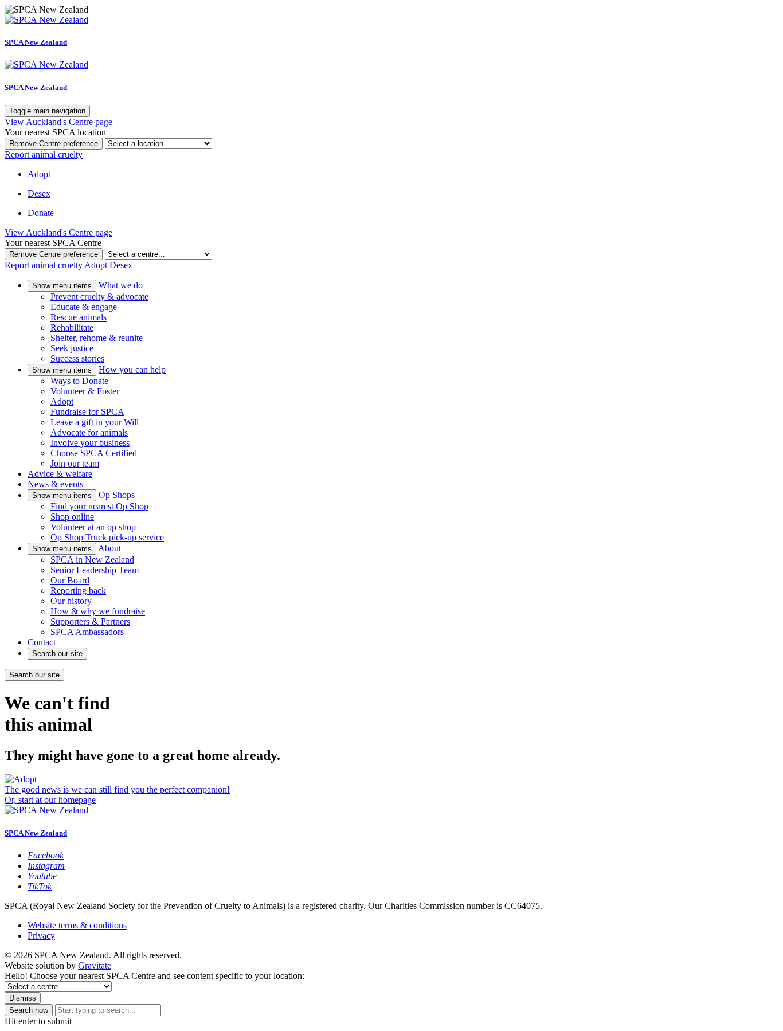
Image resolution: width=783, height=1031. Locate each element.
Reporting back (78, 590)
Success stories (77, 358)
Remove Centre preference (53, 143)
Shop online (72, 517)
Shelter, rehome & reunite (96, 338)
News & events (55, 484)
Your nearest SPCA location (55, 132)
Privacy (41, 935)
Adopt (61, 401)
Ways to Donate (79, 381)
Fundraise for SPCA (87, 412)
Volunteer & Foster (84, 391)
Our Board (69, 580)
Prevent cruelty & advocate (99, 296)
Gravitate (94, 965)
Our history (71, 601)
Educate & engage (83, 307)
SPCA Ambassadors (87, 632)
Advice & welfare (60, 474)
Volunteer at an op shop (93, 527)
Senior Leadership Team (94, 570)
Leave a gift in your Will (94, 422)
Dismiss (22, 998)
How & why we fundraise (97, 611)
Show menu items (62, 285)
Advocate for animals (89, 432)
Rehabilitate (71, 327)
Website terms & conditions (77, 925)
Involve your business (90, 443)
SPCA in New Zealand (92, 559)
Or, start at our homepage (50, 800)
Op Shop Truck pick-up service (107, 537)
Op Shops (117, 495)
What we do (121, 285)
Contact (42, 642)
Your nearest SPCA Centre (53, 243)
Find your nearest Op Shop (99, 506)
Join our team (74, 463)
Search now (28, 1010)
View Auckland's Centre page (58, 122)
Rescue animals (78, 317)
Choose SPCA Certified (93, 453)
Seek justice (71, 348)
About (109, 548)
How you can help (132, 369)
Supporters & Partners (90, 621)
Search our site (57, 653)
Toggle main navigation (47, 111)
